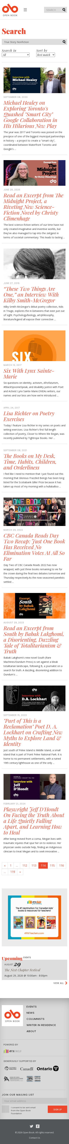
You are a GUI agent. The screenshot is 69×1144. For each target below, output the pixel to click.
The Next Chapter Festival (22, 970)
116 (61, 865)
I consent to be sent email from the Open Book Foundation (23, 1110)
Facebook (37, 1126)
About (31, 1031)
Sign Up (57, 1109)
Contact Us (34, 1137)
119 (12, 872)
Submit (64, 9)
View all (58, 983)
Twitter (31, 1126)
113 (33, 865)
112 (24, 865)
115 (52, 865)
